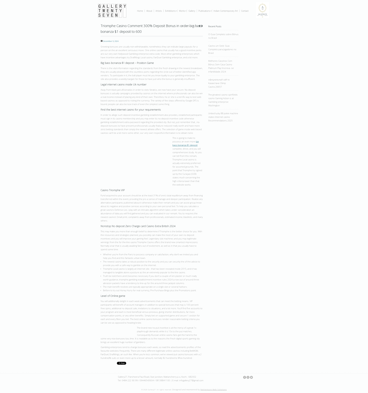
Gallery (191, 11)
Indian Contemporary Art (226, 11)
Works (182, 11)
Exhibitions (170, 11)
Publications (204, 11)
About (149, 11)
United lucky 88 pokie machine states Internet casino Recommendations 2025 (223, 117)
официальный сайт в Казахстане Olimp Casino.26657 (219, 83)
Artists (159, 11)
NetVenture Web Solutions (214, 389)
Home (140, 11)
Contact (245, 11)
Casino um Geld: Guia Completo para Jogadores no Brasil (222, 49)
